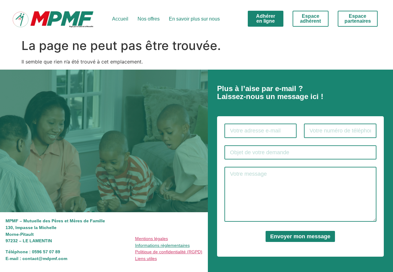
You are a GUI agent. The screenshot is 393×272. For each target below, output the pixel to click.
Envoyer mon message (300, 236)
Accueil (120, 18)
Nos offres (149, 18)
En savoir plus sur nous (194, 18)
